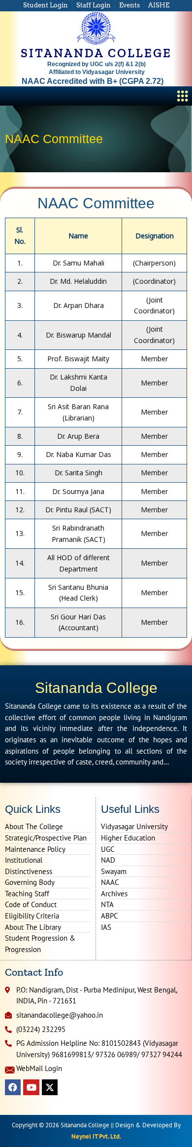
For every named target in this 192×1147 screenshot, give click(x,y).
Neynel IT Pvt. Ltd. (96, 1136)
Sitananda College (96, 688)
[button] (183, 95)
